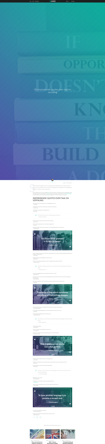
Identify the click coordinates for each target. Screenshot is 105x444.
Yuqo (33, 1)
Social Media (37, 1)
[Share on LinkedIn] (40, 417)
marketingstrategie (68, 193)
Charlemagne (36, 382)
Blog (30, 1)
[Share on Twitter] (37, 417)
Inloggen (72, 1)
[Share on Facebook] (34, 417)
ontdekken (48, 193)
